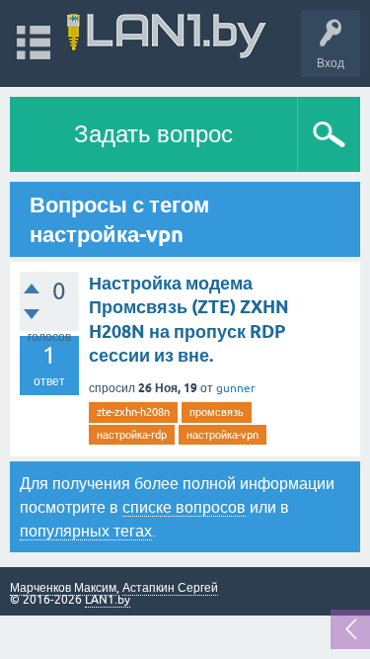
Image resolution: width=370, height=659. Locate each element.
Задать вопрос (153, 134)
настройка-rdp (132, 435)
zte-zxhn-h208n (133, 412)
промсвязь (216, 412)
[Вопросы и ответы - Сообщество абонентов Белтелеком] (166, 34)
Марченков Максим (63, 588)
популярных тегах (86, 530)
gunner (236, 388)
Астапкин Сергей (170, 588)
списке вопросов (184, 507)
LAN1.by (107, 600)
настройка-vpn (222, 435)
